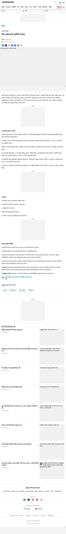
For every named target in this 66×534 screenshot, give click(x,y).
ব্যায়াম (4, 290)
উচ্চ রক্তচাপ (13, 290)
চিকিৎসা (31, 290)
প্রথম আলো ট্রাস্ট (29, 491)
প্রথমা (52, 491)
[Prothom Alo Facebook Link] (25, 500)
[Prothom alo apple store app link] (38, 509)
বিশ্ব (18, 7)
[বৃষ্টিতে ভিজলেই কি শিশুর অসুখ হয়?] (52, 337)
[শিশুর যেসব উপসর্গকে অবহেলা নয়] (52, 432)
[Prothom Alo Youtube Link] (38, 500)
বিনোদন (35, 7)
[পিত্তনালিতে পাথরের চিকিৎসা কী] (52, 375)
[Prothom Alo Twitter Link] (29, 500)
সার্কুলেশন (28, 515)
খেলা (30, 7)
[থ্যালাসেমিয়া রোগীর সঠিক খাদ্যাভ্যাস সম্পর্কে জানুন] (52, 451)
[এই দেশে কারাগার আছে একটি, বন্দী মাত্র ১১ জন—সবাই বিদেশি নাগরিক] (52, 470)
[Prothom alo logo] (33, 488)
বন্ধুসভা (36, 491)
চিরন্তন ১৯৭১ (42, 491)
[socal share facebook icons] (3, 46)
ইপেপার (48, 491)
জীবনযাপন (44, 7)
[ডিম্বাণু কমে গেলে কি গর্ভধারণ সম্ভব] (52, 394)
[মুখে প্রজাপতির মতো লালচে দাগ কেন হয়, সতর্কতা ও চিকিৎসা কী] (52, 413)
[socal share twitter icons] (6, 46)
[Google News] (41, 500)
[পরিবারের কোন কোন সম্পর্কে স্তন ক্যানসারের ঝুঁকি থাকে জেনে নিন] (52, 356)
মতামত (26, 7)
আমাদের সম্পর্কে (14, 515)
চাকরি (39, 7)
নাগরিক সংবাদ (6, 491)
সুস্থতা (3, 26)
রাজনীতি (14, 7)
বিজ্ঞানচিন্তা (21, 491)
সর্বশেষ (3, 7)
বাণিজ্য (21, 7)
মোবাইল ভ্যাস (58, 491)
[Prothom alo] (8, 2)
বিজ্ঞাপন (22, 515)
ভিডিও (50, 7)
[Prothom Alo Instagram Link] (34, 500)
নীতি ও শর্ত (35, 515)
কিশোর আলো (15, 491)
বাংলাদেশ (8, 7)
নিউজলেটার (50, 515)
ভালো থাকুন (22, 290)
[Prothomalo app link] (27, 509)
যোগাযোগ (43, 515)
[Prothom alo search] (56, 3)
